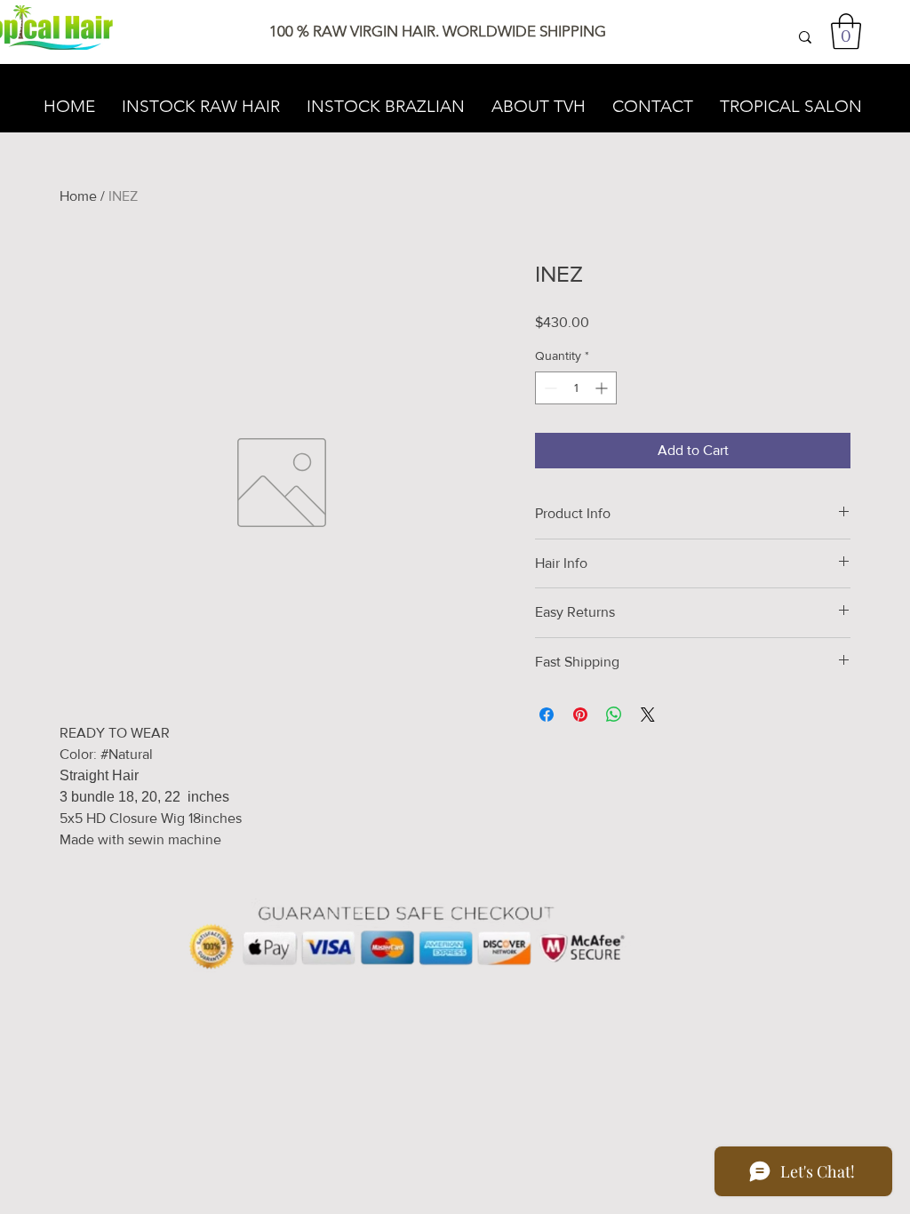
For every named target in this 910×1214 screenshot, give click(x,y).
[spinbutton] (576, 387)
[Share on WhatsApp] (614, 714)
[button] (846, 31)
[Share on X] (648, 714)
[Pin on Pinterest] (580, 714)
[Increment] (603, 387)
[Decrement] (549, 387)
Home (78, 196)
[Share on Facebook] (546, 714)
